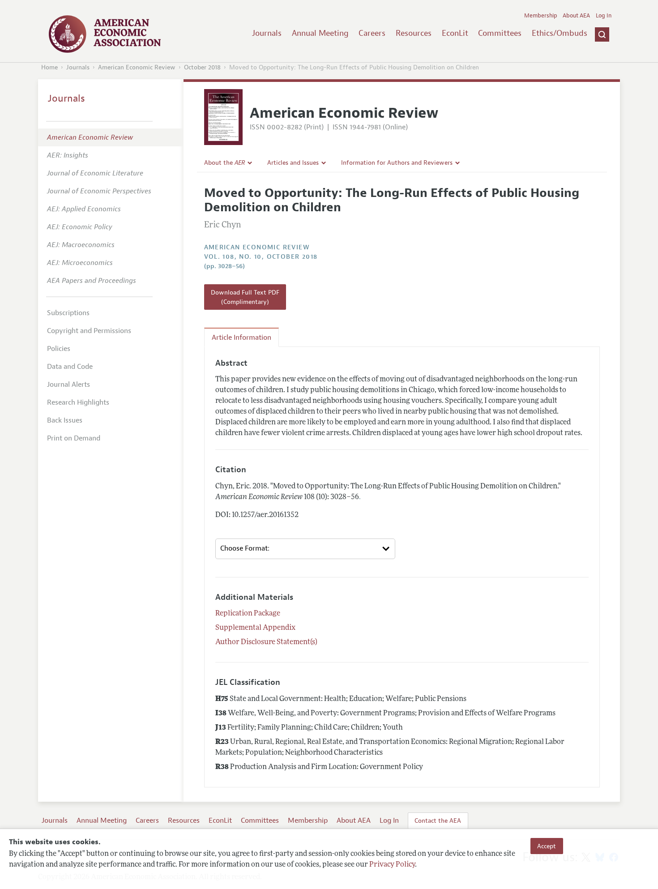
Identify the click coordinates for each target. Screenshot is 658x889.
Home (49, 67)
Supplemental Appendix (255, 628)
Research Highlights (78, 402)
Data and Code (70, 366)
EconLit (455, 33)
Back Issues (64, 420)
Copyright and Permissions (89, 330)
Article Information (241, 337)
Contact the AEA (437, 820)
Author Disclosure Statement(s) (266, 642)
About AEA (576, 15)
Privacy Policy (392, 865)
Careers (372, 33)
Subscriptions (68, 312)
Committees (499, 33)
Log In (603, 15)
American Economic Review (136, 67)
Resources (414, 33)
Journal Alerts (68, 384)
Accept (546, 846)
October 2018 (202, 67)
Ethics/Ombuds (559, 33)
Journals (267, 33)
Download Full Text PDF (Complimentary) (245, 296)
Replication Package (247, 613)
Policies (58, 348)
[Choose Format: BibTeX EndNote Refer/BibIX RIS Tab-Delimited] (305, 549)
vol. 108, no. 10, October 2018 (261, 257)
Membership (540, 15)
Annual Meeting (320, 33)
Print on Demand (73, 438)
